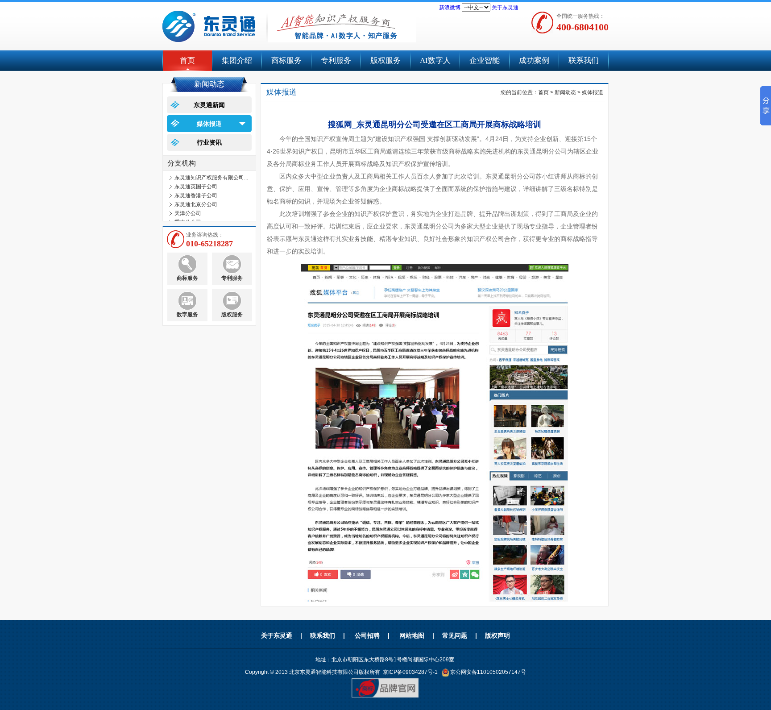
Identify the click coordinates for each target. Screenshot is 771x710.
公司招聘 (367, 635)
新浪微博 (449, 7)
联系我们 (583, 60)
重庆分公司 (187, 217)
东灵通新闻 (209, 104)
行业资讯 (209, 142)
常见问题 (454, 635)
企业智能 (484, 60)
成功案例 (534, 60)
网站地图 (411, 635)
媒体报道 (209, 123)
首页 (187, 60)
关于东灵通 (505, 7)
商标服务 (286, 60)
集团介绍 (237, 60)
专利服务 (336, 60)
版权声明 (497, 635)
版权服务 (385, 60)
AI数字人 (435, 60)
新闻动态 (565, 92)
